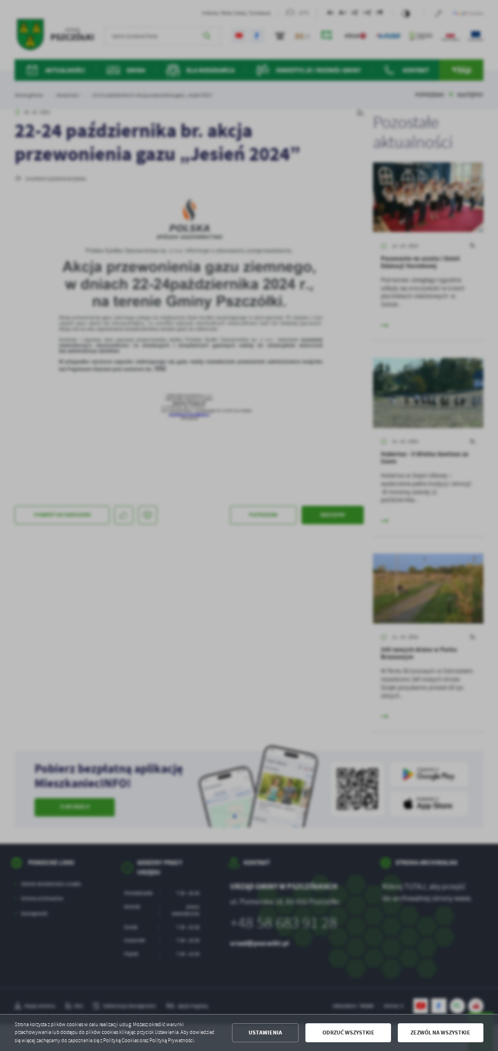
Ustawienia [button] (265, 1032)
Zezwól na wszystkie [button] (440, 1032)
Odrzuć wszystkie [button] (348, 1032)
